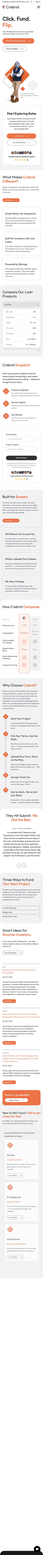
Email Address (11, 434)
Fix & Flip (8, 304)
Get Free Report (21, 458)
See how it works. (27, 2)
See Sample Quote (19, 142)
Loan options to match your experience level (19, 1134)
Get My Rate (19, 136)
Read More (8, 1001)
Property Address (12, 445)
